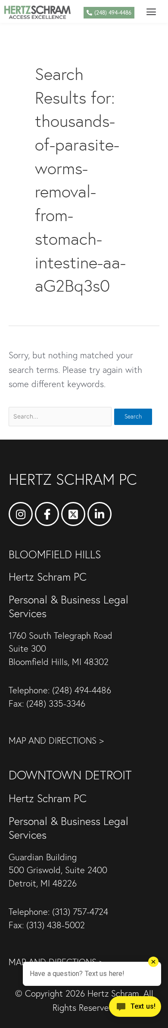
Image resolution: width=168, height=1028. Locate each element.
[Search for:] (61, 415)
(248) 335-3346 (55, 703)
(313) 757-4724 (80, 911)
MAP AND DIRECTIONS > (56, 740)
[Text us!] (135, 1009)
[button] (151, 11)
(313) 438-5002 (55, 925)
